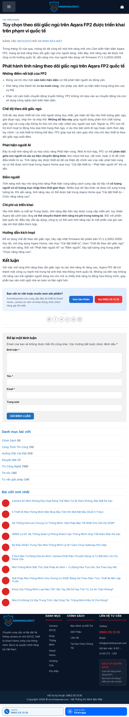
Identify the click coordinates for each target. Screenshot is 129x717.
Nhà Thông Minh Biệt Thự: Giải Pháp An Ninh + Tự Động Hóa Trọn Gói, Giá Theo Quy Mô (64, 567)
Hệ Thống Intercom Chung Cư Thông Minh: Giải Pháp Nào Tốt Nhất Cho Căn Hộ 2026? (63, 523)
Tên (10, 376)
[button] (9, 7)
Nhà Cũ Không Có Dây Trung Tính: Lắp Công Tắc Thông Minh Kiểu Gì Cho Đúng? (60, 600)
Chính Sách (9, 440)
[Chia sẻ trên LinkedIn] (79, 319)
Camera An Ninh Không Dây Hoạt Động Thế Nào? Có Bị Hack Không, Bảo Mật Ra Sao (62, 500)
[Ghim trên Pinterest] (73, 319)
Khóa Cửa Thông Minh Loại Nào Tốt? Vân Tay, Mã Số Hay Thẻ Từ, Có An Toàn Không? (62, 589)
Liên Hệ (75, 637)
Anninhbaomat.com (58, 699)
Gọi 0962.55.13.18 (108, 299)
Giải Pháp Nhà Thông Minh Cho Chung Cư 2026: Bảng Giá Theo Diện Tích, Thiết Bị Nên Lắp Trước (66, 580)
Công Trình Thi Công (15, 447)
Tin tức (6, 473)
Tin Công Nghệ (11, 20)
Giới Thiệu (76, 631)
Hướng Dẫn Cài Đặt (14, 453)
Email (11, 389)
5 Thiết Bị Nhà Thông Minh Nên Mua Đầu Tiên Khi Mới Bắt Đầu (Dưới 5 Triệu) (57, 511)
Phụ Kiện (54, 671)
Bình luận (13, 349)
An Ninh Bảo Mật (50, 41)
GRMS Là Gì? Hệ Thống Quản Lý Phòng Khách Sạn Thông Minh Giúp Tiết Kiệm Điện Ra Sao (66, 534)
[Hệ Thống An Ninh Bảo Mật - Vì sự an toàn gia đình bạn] (64, 6)
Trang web (13, 401)
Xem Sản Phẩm (81, 299)
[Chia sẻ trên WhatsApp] (49, 319)
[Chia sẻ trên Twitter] (61, 319)
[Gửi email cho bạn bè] (67, 319)
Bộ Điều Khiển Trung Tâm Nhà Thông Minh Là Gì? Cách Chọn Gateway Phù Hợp (59, 545)
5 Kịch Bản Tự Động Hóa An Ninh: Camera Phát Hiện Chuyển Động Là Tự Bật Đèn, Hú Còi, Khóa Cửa (65, 558)
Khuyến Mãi (9, 460)
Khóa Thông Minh (52, 640)
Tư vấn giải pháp (12, 479)
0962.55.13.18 (109, 632)
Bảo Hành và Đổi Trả (82, 625)
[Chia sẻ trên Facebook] (55, 319)
